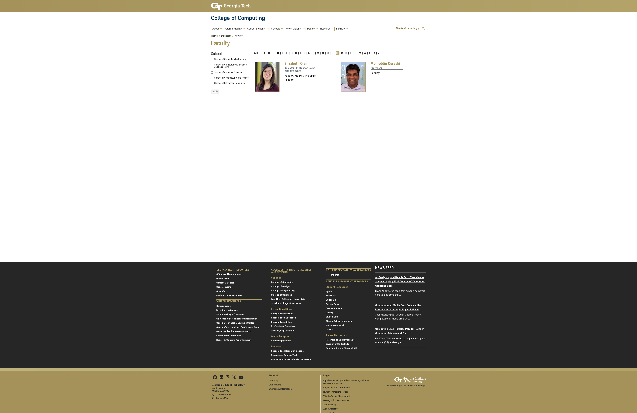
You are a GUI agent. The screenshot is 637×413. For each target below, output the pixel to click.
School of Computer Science (228, 72)
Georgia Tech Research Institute (287, 351)
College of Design (280, 286)
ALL (256, 53)
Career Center (333, 304)
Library (329, 312)
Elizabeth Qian (295, 63)
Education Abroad (335, 325)
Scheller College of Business (286, 303)
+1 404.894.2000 (223, 394)
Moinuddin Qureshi (385, 63)
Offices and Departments (228, 274)
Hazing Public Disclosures (336, 400)
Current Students (256, 28)
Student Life (332, 317)
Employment (275, 384)
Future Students (233, 28)
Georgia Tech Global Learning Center (235, 323)
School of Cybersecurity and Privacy (231, 78)
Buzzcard (331, 300)
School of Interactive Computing (229, 83)
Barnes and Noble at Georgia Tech (233, 331)
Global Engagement (281, 340)
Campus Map (221, 398)
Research (325, 28)
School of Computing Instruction (230, 59)
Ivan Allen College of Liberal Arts (288, 299)
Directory (226, 35)
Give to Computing (406, 28)
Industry (340, 28)
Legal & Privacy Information (336, 387)
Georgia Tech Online (281, 322)
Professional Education (283, 326)
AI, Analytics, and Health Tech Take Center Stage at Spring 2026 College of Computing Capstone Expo (400, 281)
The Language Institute (282, 330)
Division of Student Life (337, 344)
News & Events (294, 28)
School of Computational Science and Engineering (230, 66)
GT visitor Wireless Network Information (236, 319)
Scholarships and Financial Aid (341, 348)
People (311, 28)
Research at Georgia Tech (284, 355)
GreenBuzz (222, 291)
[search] (423, 28)
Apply (329, 291)
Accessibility (329, 404)
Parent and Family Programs (340, 340)
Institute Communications (229, 295)
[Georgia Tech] (410, 379)
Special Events (223, 287)
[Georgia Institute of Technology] (231, 4)
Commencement (334, 308)
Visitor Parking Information (230, 314)
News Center (222, 278)
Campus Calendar (225, 283)
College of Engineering (283, 290)
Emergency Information (280, 389)
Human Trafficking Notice (335, 392)
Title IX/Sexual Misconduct (336, 396)
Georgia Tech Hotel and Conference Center (238, 327)
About (215, 28)
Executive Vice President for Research (291, 359)
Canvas (329, 329)
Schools (275, 28)
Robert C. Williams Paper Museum (233, 340)
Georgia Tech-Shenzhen (283, 318)
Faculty (239, 35)
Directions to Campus (227, 310)
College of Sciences (281, 295)
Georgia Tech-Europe (282, 313)
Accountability (330, 409)
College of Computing (238, 18)
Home (214, 35)
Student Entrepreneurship (339, 321)
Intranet (335, 275)
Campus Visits (223, 306)
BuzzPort (331, 295)
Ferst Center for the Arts (228, 335)
